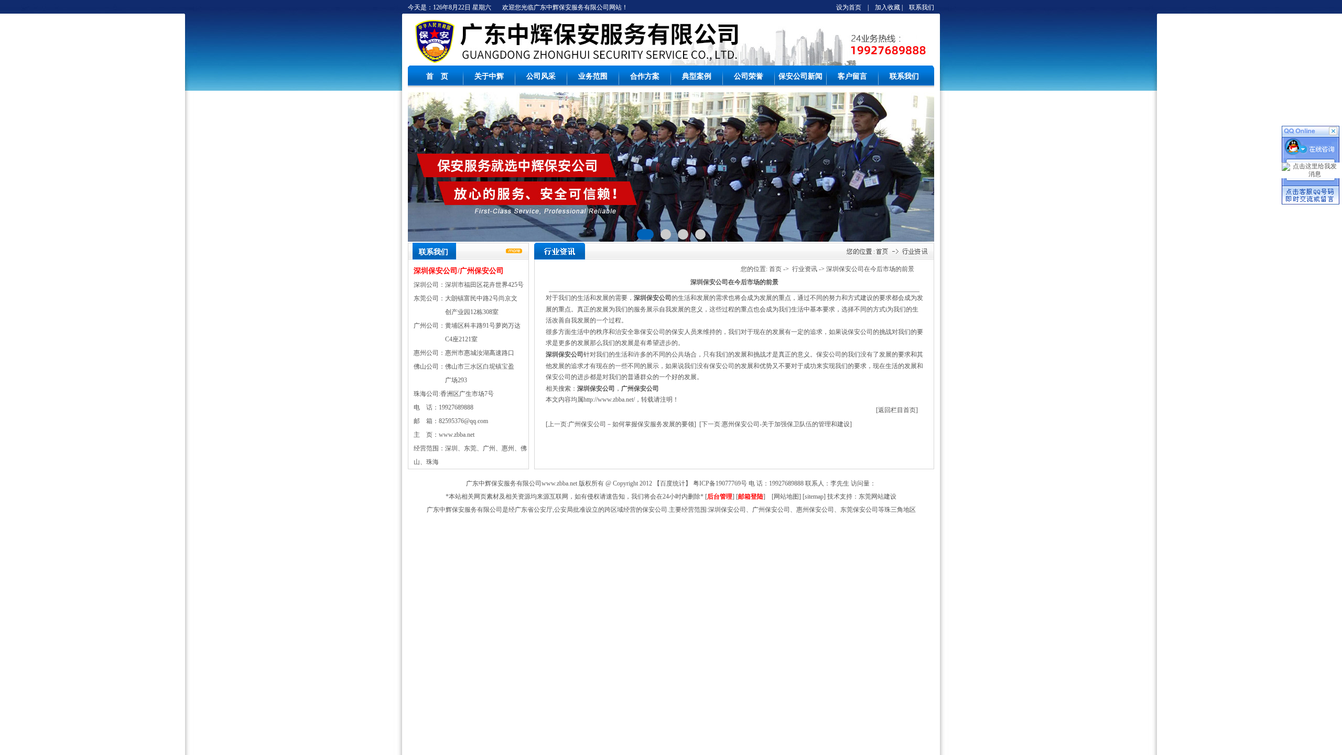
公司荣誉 (748, 76)
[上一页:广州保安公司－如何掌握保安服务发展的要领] (621, 424)
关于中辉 (489, 76)
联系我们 (921, 7)
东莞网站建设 (877, 496)
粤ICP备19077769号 (720, 483)
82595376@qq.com (463, 421)
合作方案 (644, 76)
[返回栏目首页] (897, 410)
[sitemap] (814, 496)
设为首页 (848, 7)
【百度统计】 (672, 483)
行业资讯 (804, 269)
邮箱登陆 (750, 496)
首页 (775, 269)
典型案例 (696, 76)
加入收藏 (887, 7)
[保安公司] (434, 63)
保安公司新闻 (800, 76)
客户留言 (852, 76)
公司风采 (541, 76)
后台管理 (719, 496)
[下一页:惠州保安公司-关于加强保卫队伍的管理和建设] (775, 424)
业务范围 (593, 76)
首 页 (437, 76)
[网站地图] (786, 496)
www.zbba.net (456, 434)
